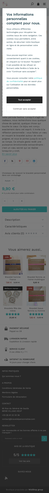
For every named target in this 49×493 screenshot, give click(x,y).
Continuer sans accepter (24, 109)
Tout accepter (24, 100)
